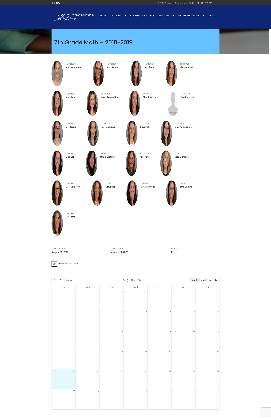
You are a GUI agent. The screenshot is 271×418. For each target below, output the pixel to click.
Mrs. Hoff (70, 216)
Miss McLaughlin (109, 97)
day (211, 280)
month (195, 280)
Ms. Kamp (150, 67)
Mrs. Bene (71, 97)
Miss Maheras (181, 156)
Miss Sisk (144, 127)
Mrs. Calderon (73, 186)
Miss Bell (70, 156)
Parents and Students (190, 15)
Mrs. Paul (144, 156)
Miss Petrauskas (183, 127)
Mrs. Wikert (186, 186)
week (203, 280)
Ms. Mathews (108, 127)
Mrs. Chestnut (107, 156)
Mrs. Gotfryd (149, 97)
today (69, 280)
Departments (165, 15)
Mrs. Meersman (73, 67)
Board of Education (141, 15)
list (216, 280)
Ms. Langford (186, 67)
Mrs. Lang (110, 186)
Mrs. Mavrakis (148, 186)
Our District (117, 15)
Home (103, 15)
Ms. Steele (71, 127)
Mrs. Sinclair (113, 67)
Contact (212, 15)
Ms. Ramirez (187, 97)
